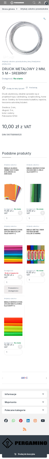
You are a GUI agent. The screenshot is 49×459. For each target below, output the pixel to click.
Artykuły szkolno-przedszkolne (14, 61)
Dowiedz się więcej (18, 277)
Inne (29, 61)
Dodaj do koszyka (26, 454)
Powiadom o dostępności (13, 289)
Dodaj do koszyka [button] (18, 213)
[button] (44, 18)
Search (34, 2)
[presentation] (46, 378)
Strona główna (8, 9)
